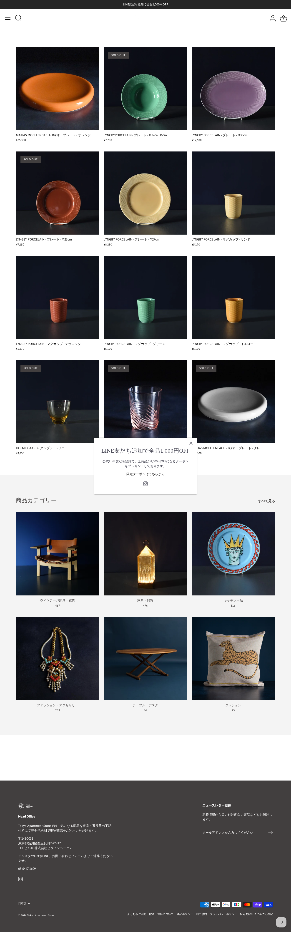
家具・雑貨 (145, 600)
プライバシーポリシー (223, 914)
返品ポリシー (185, 914)
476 (145, 605)
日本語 (22, 903)
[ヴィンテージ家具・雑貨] (57, 553)
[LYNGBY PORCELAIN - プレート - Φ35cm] (233, 88)
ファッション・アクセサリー (57, 705)
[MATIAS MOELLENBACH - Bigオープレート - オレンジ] (57, 88)
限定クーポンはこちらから (145, 474)
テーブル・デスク (145, 705)
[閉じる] (191, 443)
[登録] (270, 832)
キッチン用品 (233, 600)
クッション (233, 705)
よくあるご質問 (136, 914)
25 (233, 710)
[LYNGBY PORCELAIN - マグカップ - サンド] (233, 193)
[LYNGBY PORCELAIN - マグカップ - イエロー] (233, 297)
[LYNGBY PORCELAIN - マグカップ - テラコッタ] (57, 297)
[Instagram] (145, 483)
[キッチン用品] (233, 553)
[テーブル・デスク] (145, 658)
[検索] (18, 18)
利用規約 (201, 914)
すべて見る (266, 501)
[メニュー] (8, 18)
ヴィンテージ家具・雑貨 (57, 600)
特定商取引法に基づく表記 (256, 914)
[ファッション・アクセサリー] (57, 658)
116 (233, 605)
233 (57, 710)
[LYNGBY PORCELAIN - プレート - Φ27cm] (145, 193)
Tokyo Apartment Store (40, 915)
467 (57, 605)
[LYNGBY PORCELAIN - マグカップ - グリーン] (145, 297)
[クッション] (233, 658)
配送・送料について (161, 914)
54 (145, 710)
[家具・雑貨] (145, 553)
